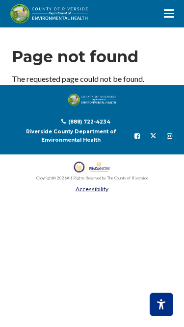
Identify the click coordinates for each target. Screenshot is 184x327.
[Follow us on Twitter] (153, 136)
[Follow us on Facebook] (137, 136)
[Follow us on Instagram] (169, 136)
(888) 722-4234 (89, 122)
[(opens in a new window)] (92, 167)
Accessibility (92, 189)
